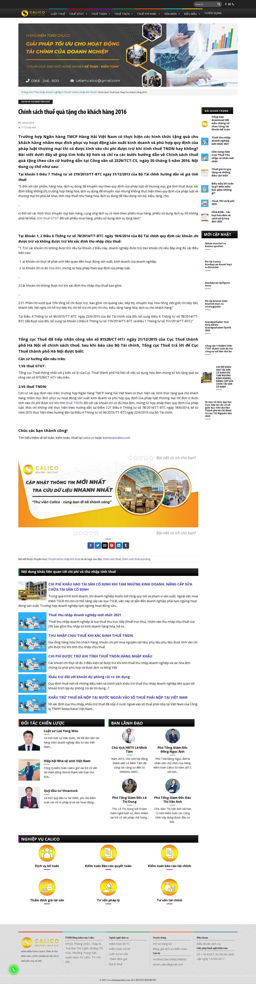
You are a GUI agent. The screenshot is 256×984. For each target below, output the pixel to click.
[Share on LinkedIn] (119, 545)
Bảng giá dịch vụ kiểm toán (170, 949)
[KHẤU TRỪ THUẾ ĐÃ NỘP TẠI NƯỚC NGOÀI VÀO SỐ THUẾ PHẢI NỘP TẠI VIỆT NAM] (32, 704)
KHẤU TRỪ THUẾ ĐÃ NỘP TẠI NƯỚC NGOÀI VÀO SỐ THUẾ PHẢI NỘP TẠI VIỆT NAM (117, 697)
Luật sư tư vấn (118, 954)
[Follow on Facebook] (226, 4)
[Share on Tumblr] (126, 545)
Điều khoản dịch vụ (209, 944)
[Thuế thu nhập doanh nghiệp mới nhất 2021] (32, 621)
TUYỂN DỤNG (213, 13)
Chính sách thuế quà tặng (136, 559)
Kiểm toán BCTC (119, 944)
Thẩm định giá (118, 959)
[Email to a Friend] (105, 545)
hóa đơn (55, 268)
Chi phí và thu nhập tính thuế (35, 102)
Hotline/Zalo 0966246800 (169, 959)
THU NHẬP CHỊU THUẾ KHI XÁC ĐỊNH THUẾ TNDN (90, 635)
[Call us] (233, 4)
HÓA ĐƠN (170, 14)
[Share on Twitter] (98, 545)
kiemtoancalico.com (116, 438)
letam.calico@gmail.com (168, 964)
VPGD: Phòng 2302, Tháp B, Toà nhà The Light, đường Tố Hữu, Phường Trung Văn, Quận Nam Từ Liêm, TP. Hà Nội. (84, 953)
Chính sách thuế (112, 559)
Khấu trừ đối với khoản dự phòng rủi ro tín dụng (89, 676)
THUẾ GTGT (76, 14)
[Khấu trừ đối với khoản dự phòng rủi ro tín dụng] (32, 683)
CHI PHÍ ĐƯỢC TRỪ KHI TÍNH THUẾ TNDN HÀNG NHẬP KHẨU (100, 656)
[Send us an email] (229, 4)
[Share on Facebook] (91, 545)
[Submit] (219, 4)
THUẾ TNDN (99, 14)
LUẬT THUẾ (58, 14)
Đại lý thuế (115, 964)
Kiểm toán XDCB (119, 949)
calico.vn (88, 438)
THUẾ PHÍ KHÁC (147, 14)
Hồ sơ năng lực (162, 944)
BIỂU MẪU (190, 14)
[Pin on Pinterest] (112, 545)
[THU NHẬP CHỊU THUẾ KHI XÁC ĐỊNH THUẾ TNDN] (32, 642)
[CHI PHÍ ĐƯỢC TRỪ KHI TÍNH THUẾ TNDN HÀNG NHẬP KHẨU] (32, 662)
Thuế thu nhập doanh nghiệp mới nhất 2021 (84, 615)
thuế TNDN (74, 403)
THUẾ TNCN (121, 14)
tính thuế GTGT (48, 218)
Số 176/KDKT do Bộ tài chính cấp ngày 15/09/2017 (215, 956)
